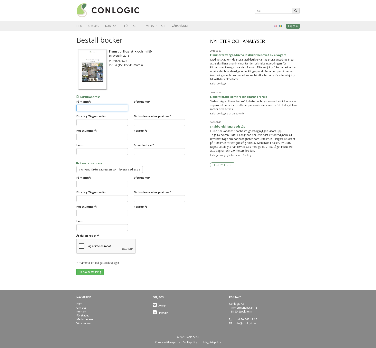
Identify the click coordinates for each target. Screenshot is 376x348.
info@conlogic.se (246, 323)
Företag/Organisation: (92, 116)
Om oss (93, 26)
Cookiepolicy (190, 342)
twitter (162, 305)
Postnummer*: (86, 130)
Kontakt (111, 26)
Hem (79, 26)
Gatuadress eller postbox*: (153, 116)
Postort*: (140, 130)
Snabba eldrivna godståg (228, 126)
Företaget (132, 26)
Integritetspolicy (212, 342)
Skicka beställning (90, 272)
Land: (80, 145)
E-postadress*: (144, 145)
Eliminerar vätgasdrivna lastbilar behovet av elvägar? (248, 55)
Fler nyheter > (222, 164)
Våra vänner (181, 26)
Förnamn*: (83, 101)
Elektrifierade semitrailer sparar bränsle (238, 97)
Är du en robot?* (87, 235)
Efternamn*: (142, 101)
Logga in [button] (293, 26)
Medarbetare (156, 26)
